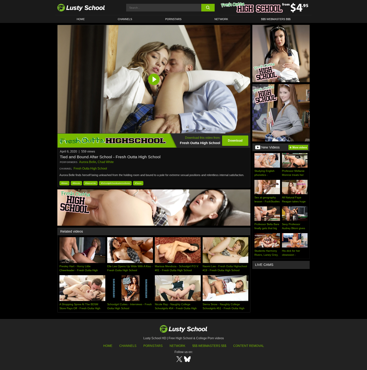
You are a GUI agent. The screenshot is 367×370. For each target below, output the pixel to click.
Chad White (106, 162)
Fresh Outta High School (90, 168)
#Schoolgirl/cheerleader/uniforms (115, 183)
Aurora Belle (87, 162)
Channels (125, 19)
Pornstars (173, 19)
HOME (81, 19)
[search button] (207, 7)
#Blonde (76, 183)
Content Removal (248, 345)
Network (221, 19)
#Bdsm (64, 183)
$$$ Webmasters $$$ (209, 345)
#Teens (138, 183)
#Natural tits (90, 183)
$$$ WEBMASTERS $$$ (276, 19)
